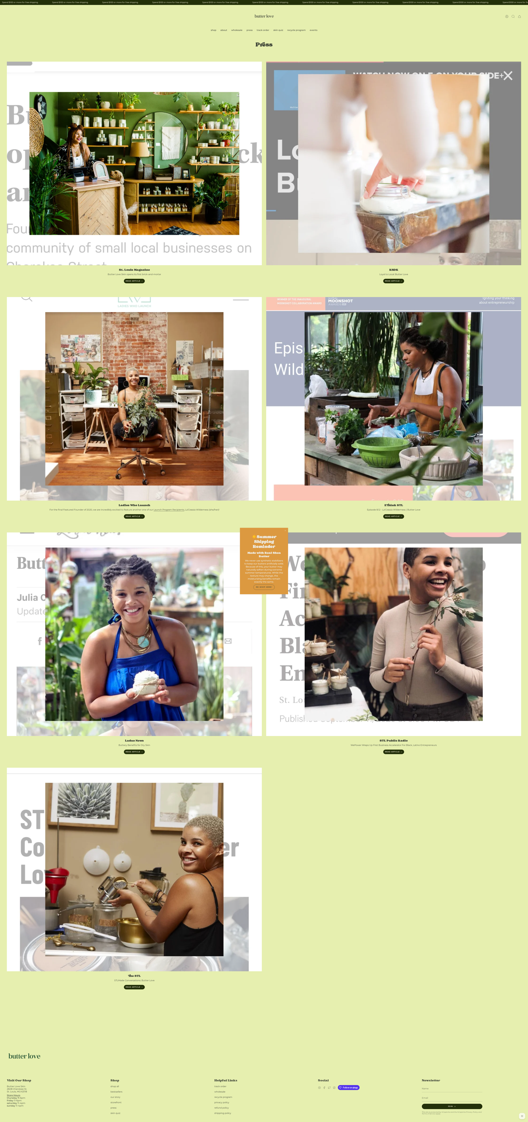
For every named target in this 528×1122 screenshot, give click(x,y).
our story (115, 1097)
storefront (116, 1102)
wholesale (219, 1091)
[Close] (285, 530)
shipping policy (222, 1113)
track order (220, 1086)
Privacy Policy (472, 1112)
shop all (115, 1086)
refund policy (221, 1107)
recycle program (223, 1097)
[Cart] (519, 16)
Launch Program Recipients (169, 509)
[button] (513, 16)
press (113, 1107)
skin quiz (115, 1113)
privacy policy (221, 1102)
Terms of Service (428, 1114)
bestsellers (116, 1091)
